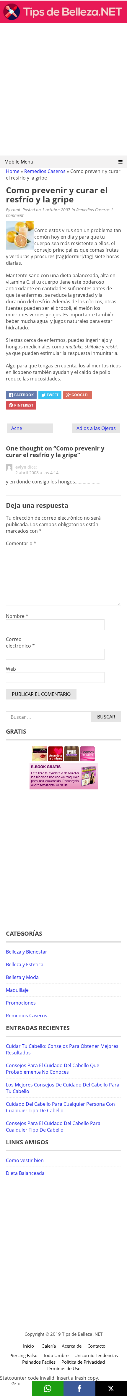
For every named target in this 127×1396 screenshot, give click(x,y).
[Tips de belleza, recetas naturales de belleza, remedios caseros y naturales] (63, 21)
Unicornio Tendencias (96, 1355)
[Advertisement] (63, 91)
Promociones (21, 1003)
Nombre (17, 616)
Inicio (28, 1346)
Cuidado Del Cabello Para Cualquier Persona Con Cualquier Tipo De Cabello (60, 1107)
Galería (48, 1346)
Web (11, 669)
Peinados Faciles (39, 1362)
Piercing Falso (23, 1355)
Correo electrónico (20, 642)
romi (15, 209)
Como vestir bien (25, 1160)
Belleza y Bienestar (26, 951)
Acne (16, 428)
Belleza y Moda (22, 977)
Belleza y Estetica (24, 964)
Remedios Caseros (45, 171)
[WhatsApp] (48, 1388)
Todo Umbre (56, 1355)
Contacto (96, 1346)
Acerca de (72, 1346)
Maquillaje (17, 990)
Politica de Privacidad (83, 1362)
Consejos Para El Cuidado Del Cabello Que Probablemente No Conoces (52, 1068)
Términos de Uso (64, 1368)
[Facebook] (79, 1388)
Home (12, 171)
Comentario (21, 543)
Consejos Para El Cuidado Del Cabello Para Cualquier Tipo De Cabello (53, 1126)
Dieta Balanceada (25, 1173)
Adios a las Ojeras (96, 428)
